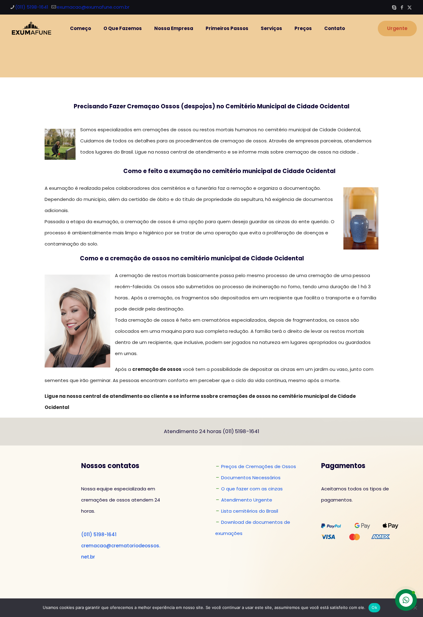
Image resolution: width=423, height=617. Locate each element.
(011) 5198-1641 (31, 7)
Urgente (397, 28)
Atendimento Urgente (246, 500)
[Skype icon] (394, 7)
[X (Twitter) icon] (409, 7)
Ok (374, 607)
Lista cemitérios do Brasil (249, 511)
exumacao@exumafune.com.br (93, 7)
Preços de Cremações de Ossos (258, 466)
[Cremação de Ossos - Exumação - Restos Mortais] (30, 28)
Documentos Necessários (251, 477)
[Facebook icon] (401, 7)
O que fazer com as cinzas (252, 488)
